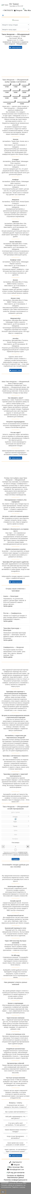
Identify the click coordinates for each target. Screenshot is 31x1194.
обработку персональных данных (21, 855)
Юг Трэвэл (14, 3)
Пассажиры (15, 842)
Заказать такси (16, 370)
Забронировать (16, 47)
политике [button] (22, 1187)
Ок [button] (3, 1192)
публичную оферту (23, 853)
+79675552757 (8, 10)
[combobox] (15, 24)
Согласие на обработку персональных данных (15, 1176)
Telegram (19, 10)
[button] (7, 606)
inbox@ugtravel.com (16, 1169)
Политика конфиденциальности (15, 1180)
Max (28, 10)
